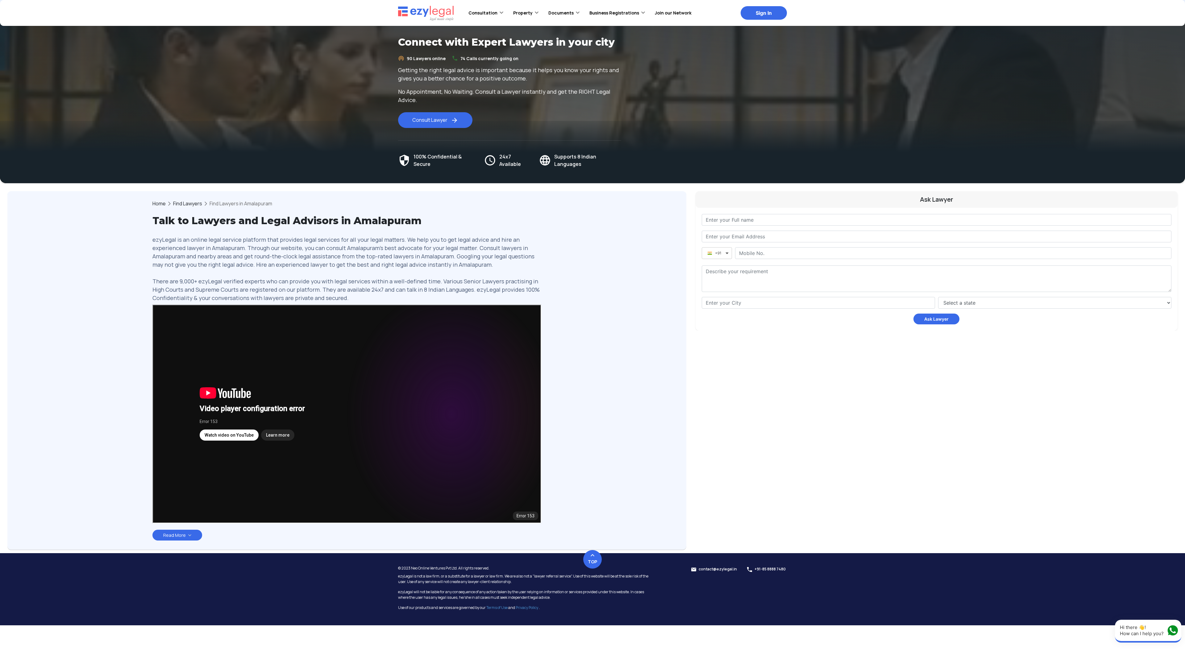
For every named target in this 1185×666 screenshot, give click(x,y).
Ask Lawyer (936, 319)
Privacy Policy (527, 607)
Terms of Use (497, 607)
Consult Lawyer (429, 120)
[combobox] (818, 303)
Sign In (764, 13)
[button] (486, 12)
